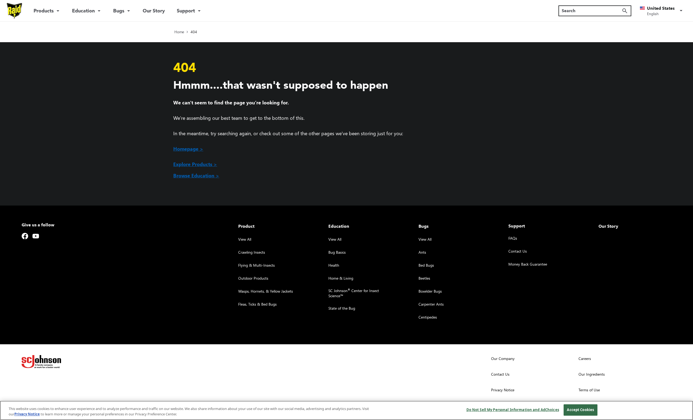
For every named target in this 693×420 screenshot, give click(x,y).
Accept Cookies (580, 409)
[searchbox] (592, 11)
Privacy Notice (27, 414)
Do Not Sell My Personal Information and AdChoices (512, 409)
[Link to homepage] (14, 11)
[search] (625, 11)
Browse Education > (196, 175)
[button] (662, 10)
